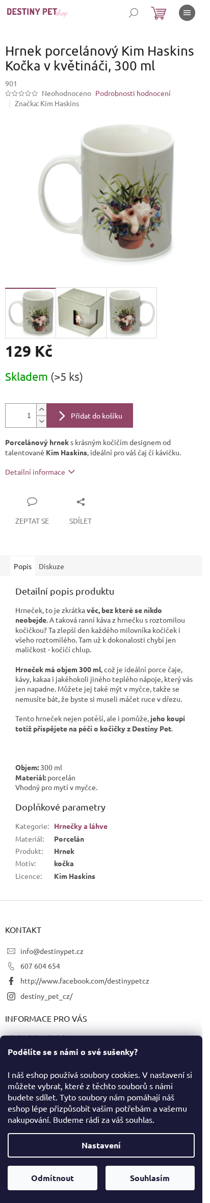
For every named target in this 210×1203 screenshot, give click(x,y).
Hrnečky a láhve (81, 825)
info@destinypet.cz (52, 950)
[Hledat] (133, 13)
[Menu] (187, 13)
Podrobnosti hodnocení (133, 92)
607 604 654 (40, 965)
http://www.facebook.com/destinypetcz (84, 980)
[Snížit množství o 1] (41, 421)
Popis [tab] (23, 566)
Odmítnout (52, 1177)
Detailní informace (35, 471)
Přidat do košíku (96, 415)
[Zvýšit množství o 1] (41, 409)
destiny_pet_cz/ (46, 995)
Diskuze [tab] (51, 566)
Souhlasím (150, 1177)
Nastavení (101, 1145)
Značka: (47, 103)
